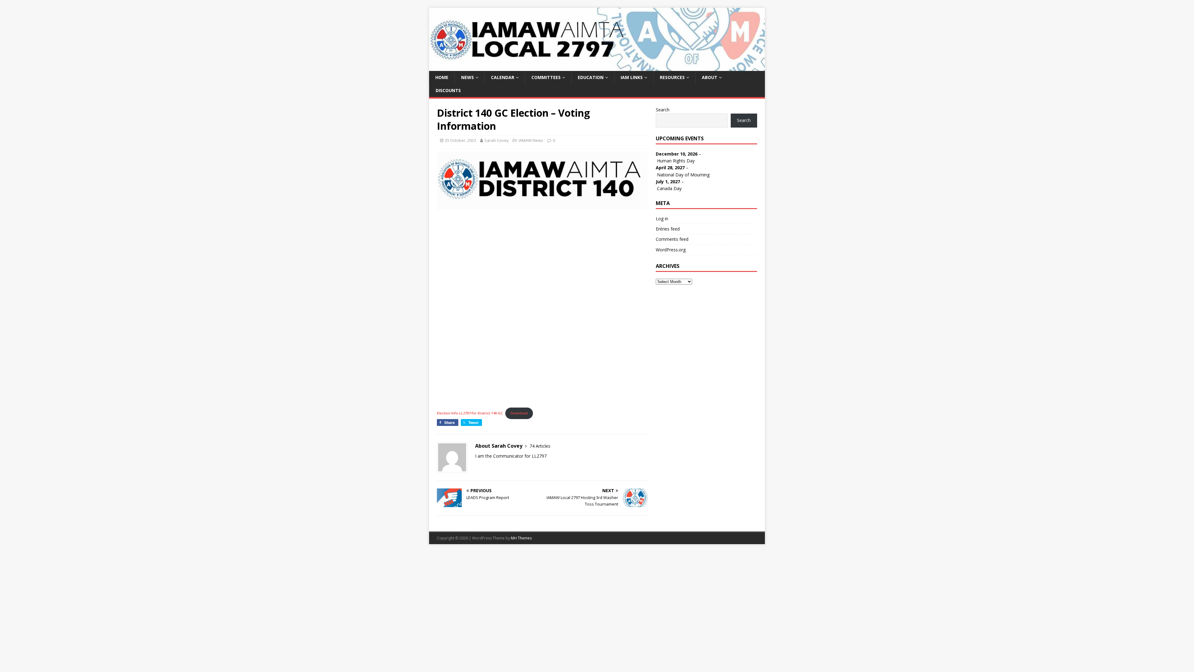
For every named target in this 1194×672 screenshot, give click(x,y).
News (467, 77)
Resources (672, 77)
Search (662, 110)
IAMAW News (531, 140)
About (709, 77)
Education (591, 77)
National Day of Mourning (683, 175)
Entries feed (668, 229)
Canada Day (669, 188)
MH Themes (521, 538)
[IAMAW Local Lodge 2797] (597, 67)
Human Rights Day (676, 161)
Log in (662, 219)
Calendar (502, 77)
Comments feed (672, 239)
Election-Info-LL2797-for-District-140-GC (470, 413)
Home (441, 77)
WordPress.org (671, 250)
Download (519, 413)
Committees (546, 77)
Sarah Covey (496, 140)
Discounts (448, 90)
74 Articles (540, 446)
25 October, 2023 (460, 140)
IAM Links (632, 77)
